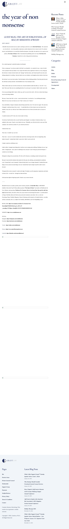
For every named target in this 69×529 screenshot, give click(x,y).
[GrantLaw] (12, 7)
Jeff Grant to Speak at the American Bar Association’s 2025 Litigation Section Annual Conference (59, 47)
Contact (4, 502)
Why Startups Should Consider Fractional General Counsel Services (58, 28)
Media (53, 73)
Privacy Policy (5, 496)
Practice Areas (5, 477)
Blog (52, 70)
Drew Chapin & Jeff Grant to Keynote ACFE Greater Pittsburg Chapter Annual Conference (58, 37)
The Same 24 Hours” (30, 187)
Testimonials (5, 483)
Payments (4, 490)
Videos (53, 88)
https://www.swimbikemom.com (14, 212)
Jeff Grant (5, 43)
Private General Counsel (8, 480)
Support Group (6, 487)
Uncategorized (55, 85)
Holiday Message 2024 (57, 54)
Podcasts (53, 76)
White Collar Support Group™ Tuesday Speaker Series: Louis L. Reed (58, 20)
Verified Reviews (6, 493)
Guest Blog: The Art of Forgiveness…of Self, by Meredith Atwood (25, 38)
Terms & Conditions (7, 499)
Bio (3, 474)
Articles (53, 67)
